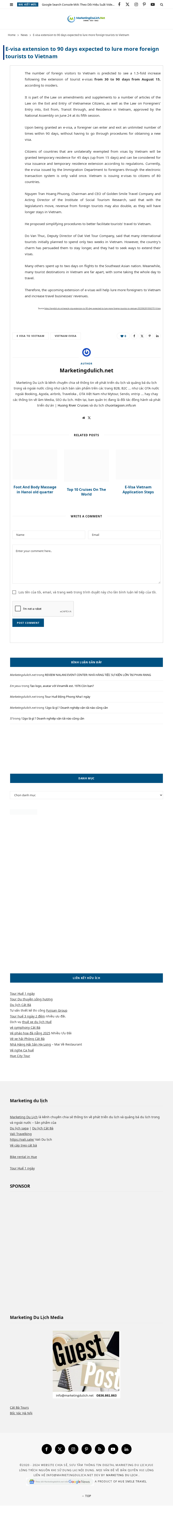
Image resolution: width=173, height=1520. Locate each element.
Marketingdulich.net (86, 370)
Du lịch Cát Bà (20, 1005)
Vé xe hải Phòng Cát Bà (27, 1039)
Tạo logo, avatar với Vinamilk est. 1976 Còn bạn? (62, 686)
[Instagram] (73, 1449)
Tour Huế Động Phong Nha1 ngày (67, 697)
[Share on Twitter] (9, 98)
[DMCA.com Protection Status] (23, 813)
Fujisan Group (56, 1010)
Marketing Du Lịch (24, 1117)
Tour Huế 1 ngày (22, 993)
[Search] (161, 4)
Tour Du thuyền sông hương (31, 999)
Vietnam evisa (66, 336)
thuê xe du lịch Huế (37, 1022)
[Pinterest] (9, 109)
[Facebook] (47, 1449)
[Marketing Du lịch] (86, 19)
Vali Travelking (21, 1134)
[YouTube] (113, 1449)
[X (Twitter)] (60, 1449)
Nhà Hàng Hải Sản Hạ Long (30, 1044)
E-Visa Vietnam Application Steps (138, 489)
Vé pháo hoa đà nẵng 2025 (30, 1033)
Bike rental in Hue (23, 1157)
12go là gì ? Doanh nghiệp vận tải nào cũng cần (76, 708)
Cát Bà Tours (19, 1407)
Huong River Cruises (73, 405)
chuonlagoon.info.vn (120, 405)
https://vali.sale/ (22, 1139)
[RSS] (100, 1449)
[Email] (9, 121)
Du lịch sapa (19, 1128)
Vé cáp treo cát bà (23, 1145)
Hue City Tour (20, 1056)
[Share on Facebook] (9, 87)
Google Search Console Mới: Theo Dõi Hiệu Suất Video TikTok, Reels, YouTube (80, 5)
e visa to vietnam (30, 336)
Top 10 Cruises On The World (86, 492)
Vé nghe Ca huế (22, 1050)
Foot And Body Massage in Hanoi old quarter (35, 489)
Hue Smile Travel (132, 1481)
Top (87, 1496)
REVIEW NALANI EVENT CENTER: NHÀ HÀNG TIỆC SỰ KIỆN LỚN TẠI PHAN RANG (98, 675)
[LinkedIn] (157, 336)
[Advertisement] (86, 748)
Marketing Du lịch (122, 1475)
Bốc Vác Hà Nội (21, 1413)
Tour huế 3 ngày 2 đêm (27, 1016)
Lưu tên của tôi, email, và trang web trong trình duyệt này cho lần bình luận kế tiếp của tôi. (87, 592)
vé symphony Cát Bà (25, 1027)
